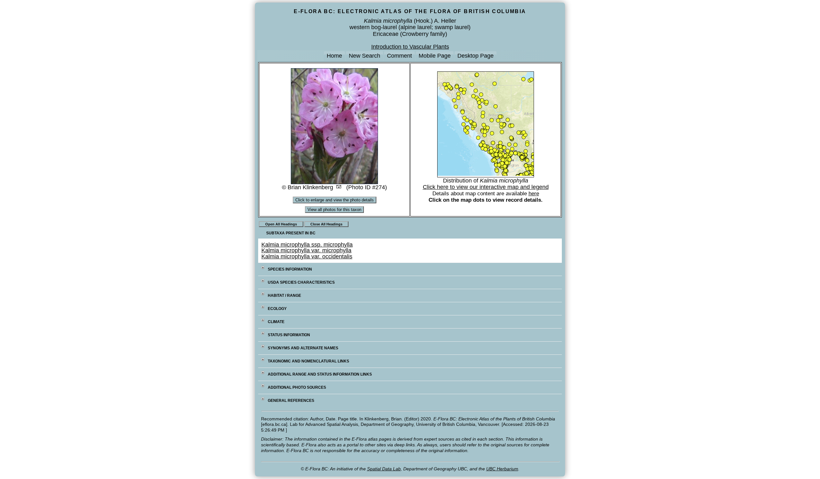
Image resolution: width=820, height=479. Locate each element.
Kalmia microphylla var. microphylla (306, 250)
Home (334, 56)
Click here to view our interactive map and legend (486, 187)
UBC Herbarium (502, 468)
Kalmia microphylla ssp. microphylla (307, 244)
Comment (399, 56)
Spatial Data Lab (384, 468)
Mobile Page (435, 56)
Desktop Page (475, 56)
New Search (364, 56)
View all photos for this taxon (334, 209)
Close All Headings (326, 224)
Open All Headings (281, 224)
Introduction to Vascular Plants (410, 47)
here (534, 194)
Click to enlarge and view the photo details (334, 200)
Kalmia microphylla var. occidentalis (306, 256)
